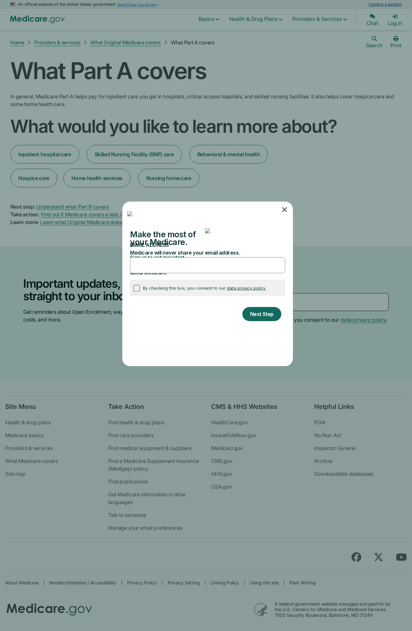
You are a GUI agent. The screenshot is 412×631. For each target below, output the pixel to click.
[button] (285, 210)
